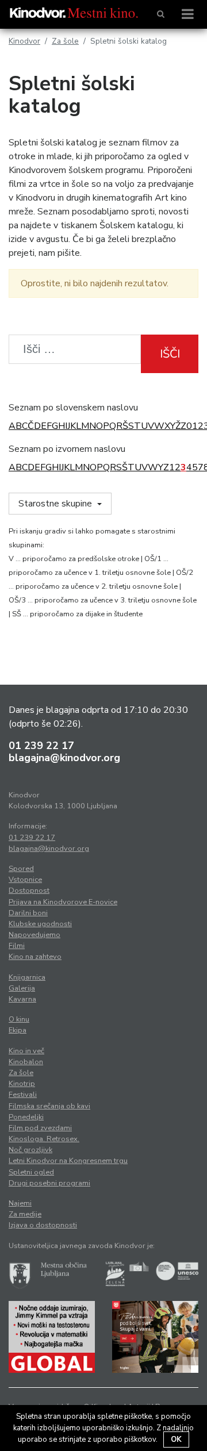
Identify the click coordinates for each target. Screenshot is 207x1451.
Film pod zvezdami (40, 1128)
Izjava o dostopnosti (43, 1225)
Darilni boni (28, 913)
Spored (21, 868)
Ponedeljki (26, 1117)
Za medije (25, 1214)
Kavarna (22, 999)
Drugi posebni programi (49, 1183)
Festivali (23, 1094)
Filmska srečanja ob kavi (49, 1106)
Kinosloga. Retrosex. (44, 1139)
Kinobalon (26, 1062)
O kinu (19, 1019)
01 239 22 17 (41, 746)
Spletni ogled (31, 1172)
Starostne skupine (56, 503)
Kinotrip (22, 1083)
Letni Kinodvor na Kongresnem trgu (68, 1161)
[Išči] (160, 14)
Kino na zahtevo (35, 956)
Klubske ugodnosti (40, 924)
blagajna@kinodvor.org (64, 758)
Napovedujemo (34, 935)
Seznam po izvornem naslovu (67, 449)
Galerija (22, 988)
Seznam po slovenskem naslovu (73, 407)
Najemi (20, 1203)
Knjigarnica (27, 977)
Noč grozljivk (30, 1150)
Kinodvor (24, 41)
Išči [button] (170, 354)
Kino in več (26, 1051)
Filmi (17, 946)
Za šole (65, 41)
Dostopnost (29, 890)
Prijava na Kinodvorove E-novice (63, 902)
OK (176, 1439)
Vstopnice (25, 879)
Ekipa (17, 1030)
